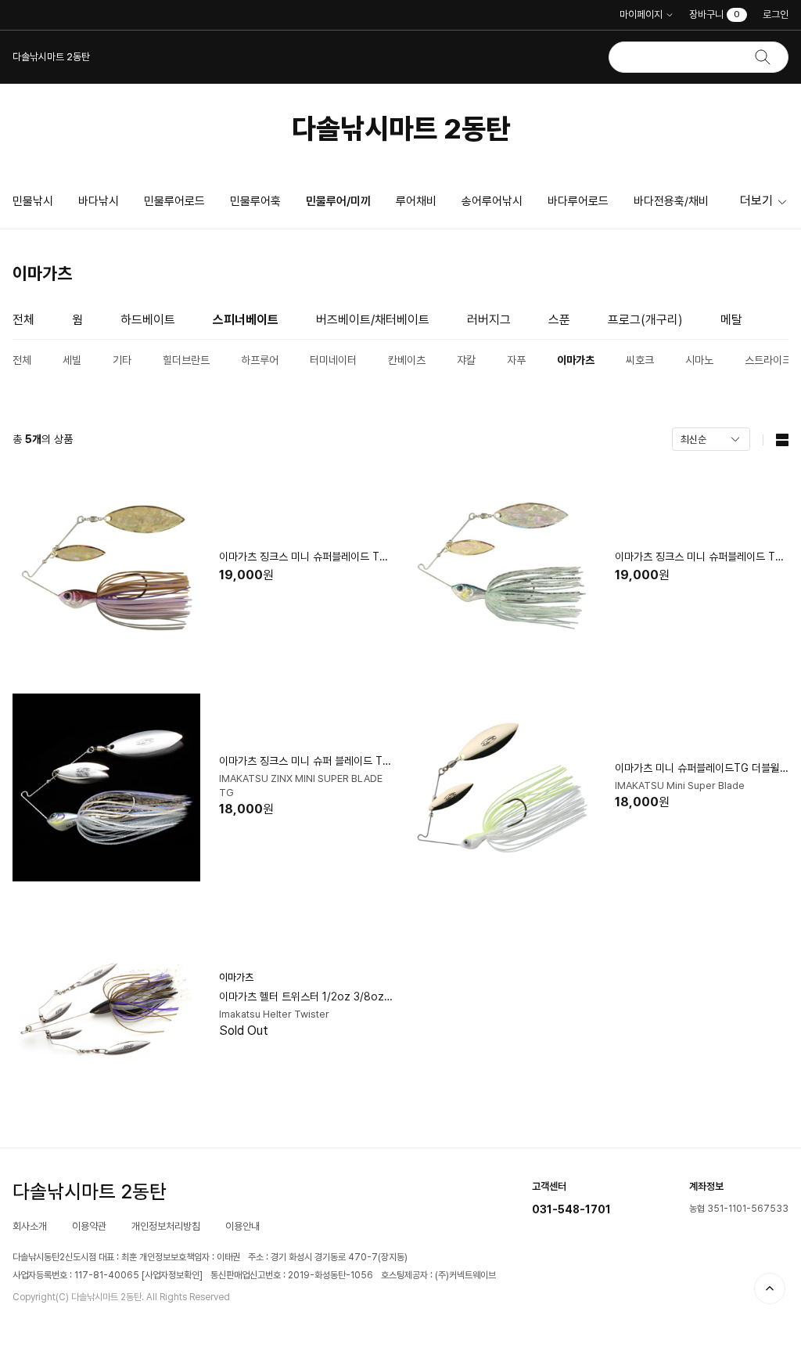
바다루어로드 (578, 201)
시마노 (699, 360)
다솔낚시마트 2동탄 (401, 129)
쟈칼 (466, 360)
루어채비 (416, 201)
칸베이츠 (407, 360)
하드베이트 (147, 319)
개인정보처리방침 (165, 1226)
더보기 (756, 200)
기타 (122, 360)
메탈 (731, 319)
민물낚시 (33, 201)
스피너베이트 (245, 319)
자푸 (516, 360)
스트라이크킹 (773, 360)
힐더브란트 (186, 360)
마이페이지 (641, 14)
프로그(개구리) (645, 319)
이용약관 (89, 1226)
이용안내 (242, 1226)
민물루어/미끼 (338, 201)
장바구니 (714, 14)
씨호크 (640, 360)
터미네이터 (333, 360)
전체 (23, 319)
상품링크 (203, 568)
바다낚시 (98, 201)
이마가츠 (575, 360)
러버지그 (489, 319)
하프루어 (259, 360)
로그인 (775, 14)
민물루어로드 (174, 201)
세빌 (72, 360)
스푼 (559, 319)
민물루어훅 (255, 201)
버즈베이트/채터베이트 (372, 319)
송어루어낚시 (492, 201)
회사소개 (30, 1226)
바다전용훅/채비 (671, 201)
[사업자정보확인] (172, 1275)
